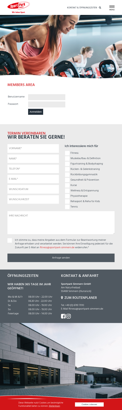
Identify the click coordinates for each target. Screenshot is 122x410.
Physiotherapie (79, 196)
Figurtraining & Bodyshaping (87, 164)
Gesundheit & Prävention (85, 180)
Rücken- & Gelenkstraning (85, 169)
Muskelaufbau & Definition (86, 158)
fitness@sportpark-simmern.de (57, 247)
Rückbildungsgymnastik (84, 174)
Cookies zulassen (89, 404)
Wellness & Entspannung (85, 191)
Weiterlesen (54, 406)
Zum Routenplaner (80, 298)
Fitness (74, 153)
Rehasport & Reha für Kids (85, 201)
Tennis (74, 207)
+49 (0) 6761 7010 (74, 305)
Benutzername (16, 97)
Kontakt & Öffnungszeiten (82, 8)
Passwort (13, 104)
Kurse (74, 185)
